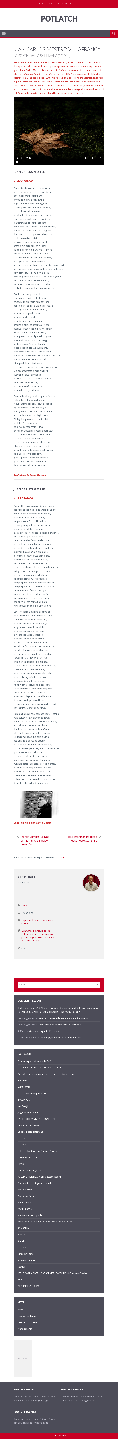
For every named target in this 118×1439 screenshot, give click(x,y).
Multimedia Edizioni (27, 1157)
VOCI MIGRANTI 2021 (28, 1285)
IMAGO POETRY (26, 1099)
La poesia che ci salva (28, 1125)
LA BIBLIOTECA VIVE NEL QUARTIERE (36, 1118)
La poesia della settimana (34, 920)
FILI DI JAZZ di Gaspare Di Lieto (33, 1093)
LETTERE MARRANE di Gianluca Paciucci (38, 1151)
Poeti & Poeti (24, 1202)
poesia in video (45, 934)
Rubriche (22, 1234)
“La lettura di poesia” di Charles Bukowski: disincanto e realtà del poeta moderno (58, 1008)
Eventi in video (25, 1086)
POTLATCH (59, 18)
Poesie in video (25, 1189)
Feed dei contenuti (27, 1315)
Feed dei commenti (27, 1322)
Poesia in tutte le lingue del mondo (35, 1183)
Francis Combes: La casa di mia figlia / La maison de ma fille (35, 840)
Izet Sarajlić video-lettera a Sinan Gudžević (60, 1037)
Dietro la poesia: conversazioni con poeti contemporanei (46, 1074)
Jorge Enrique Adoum (28, 1112)
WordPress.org (25, 1328)
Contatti (51, 3)
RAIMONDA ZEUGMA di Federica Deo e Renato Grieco (45, 1221)
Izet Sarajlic (23, 1106)
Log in (61, 857)
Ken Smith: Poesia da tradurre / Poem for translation (65, 1018)
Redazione (62, 3)
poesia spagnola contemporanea (37, 937)
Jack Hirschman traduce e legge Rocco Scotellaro (82, 838)
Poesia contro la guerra (29, 1170)
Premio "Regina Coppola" (30, 1215)
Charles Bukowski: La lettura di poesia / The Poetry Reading (50, 1011)
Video (24, 905)
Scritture (22, 1247)
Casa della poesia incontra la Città (34, 1061)
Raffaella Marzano (30, 940)
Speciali (21, 1266)
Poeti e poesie (25, 1208)
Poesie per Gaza (26, 1195)
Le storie (22, 1144)
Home (41, 3)
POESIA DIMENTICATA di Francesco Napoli (39, 1176)
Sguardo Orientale (26, 1260)
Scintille (21, 1241)
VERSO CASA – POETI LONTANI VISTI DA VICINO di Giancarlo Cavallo (52, 1273)
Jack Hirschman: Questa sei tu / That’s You (60, 1024)
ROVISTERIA (24, 1228)
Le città (21, 1138)
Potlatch (74, 3)
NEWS (21, 1163)
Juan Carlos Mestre (30, 930)
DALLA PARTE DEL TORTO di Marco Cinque (39, 1067)
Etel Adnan (23, 1080)
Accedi (21, 1309)
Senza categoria (25, 1253)
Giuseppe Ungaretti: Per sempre (45, 1031)
